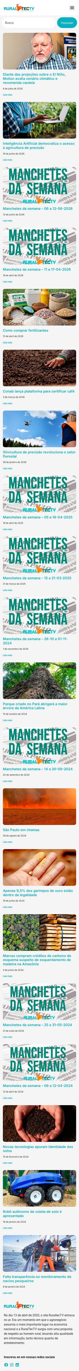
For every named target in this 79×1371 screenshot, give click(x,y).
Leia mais (7, 94)
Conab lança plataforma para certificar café (39, 391)
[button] (72, 8)
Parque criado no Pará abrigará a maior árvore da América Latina (35, 706)
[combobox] (29, 22)
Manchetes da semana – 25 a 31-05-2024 (37, 1025)
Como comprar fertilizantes (25, 330)
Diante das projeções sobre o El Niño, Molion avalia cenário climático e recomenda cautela (34, 78)
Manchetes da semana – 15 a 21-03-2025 (37, 578)
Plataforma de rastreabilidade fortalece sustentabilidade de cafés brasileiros (35, 1344)
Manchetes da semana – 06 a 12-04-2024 (38, 1086)
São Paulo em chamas (21, 830)
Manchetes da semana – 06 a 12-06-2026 (38, 209)
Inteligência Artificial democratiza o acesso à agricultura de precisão (39, 145)
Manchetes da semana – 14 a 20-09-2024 (38, 769)
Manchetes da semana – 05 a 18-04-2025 (37, 517)
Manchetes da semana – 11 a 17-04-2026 (37, 269)
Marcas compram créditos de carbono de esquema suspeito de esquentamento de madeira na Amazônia (37, 960)
